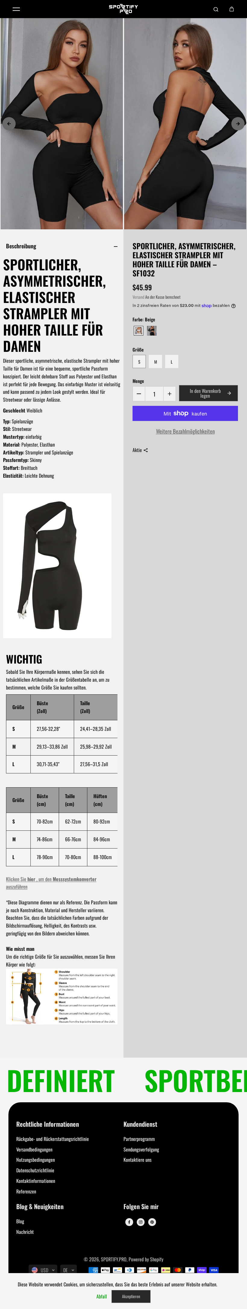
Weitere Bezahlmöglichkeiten (185, 431)
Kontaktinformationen (35, 1180)
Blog (20, 1221)
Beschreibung (21, 246)
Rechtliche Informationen (47, 1124)
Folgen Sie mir (141, 1207)
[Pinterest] (152, 1222)
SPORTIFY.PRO (114, 1259)
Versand (138, 297)
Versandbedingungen (34, 1149)
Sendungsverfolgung (141, 1149)
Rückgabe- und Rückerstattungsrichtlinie (52, 1138)
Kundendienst (140, 1124)
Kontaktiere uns (138, 1159)
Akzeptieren (131, 1296)
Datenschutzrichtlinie (35, 1170)
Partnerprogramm (139, 1138)
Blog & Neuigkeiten (40, 1207)
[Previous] (9, 123)
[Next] (238, 123)
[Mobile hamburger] (16, 9)
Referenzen (26, 1191)
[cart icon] (231, 9)
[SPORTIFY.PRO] (123, 9)
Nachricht (25, 1231)
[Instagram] (140, 1222)
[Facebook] (129, 1222)
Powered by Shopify (146, 1259)
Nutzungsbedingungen (35, 1159)
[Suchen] (216, 9)
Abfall (101, 1296)
